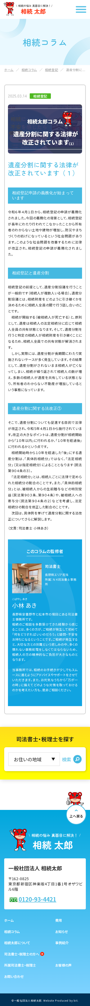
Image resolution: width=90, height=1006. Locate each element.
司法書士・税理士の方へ (21, 954)
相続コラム (29, 70)
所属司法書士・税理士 (20, 965)
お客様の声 (63, 965)
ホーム (9, 70)
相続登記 (51, 70)
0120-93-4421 (37, 899)
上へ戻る (76, 816)
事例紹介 (62, 942)
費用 (58, 920)
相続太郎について (17, 942)
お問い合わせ (14, 976)
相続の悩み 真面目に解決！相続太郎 (28, 9)
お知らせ (61, 931)
